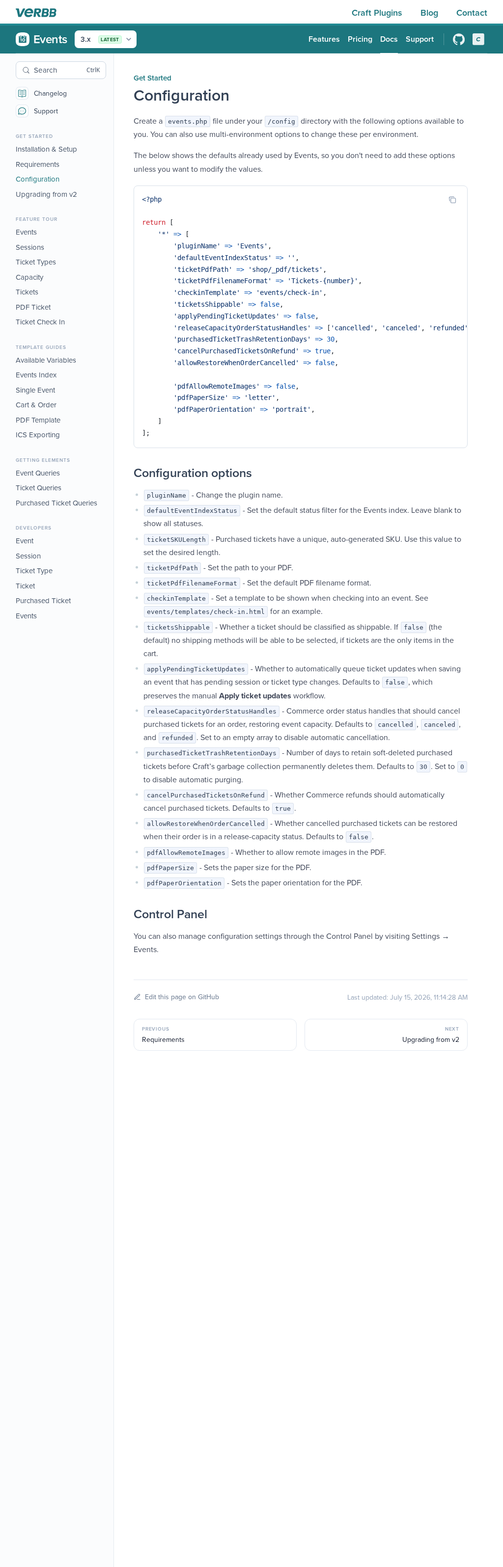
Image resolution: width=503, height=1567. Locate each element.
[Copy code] (452, 200)
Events (26, 232)
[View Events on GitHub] (459, 39)
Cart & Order (36, 404)
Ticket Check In (40, 322)
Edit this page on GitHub (182, 997)
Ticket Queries (38, 487)
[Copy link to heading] (124, 473)
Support (46, 111)
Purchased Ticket (43, 600)
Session (28, 556)
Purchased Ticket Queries (56, 503)
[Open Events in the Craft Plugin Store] (478, 39)
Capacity (29, 277)
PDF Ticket (33, 307)
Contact (471, 12)
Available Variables (46, 360)
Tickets (27, 292)
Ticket (25, 586)
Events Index (36, 375)
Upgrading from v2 (46, 194)
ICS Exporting (38, 434)
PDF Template (38, 420)
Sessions (30, 247)
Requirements (37, 164)
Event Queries (38, 473)
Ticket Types (36, 262)
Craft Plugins (378, 12)
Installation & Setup (46, 149)
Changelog (50, 93)
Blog (430, 12)
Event (24, 540)
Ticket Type (34, 570)
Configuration (37, 179)
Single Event (35, 390)
